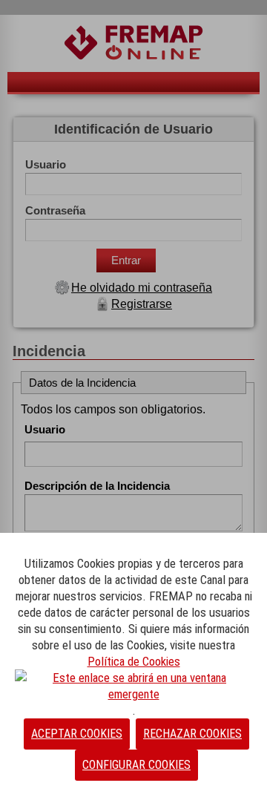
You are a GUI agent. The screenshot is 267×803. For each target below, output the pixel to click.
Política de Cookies (134, 661)
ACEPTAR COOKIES (76, 734)
